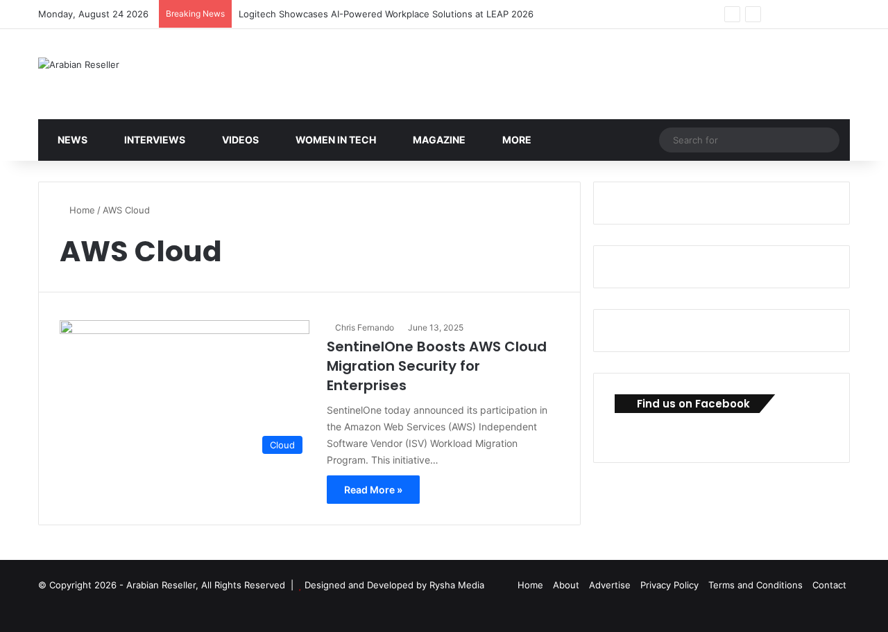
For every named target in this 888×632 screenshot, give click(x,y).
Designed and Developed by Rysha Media (394, 584)
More (515, 140)
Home (81, 210)
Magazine (438, 140)
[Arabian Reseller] (78, 64)
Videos (239, 140)
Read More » (373, 489)
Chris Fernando (364, 327)
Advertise (610, 584)
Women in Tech (334, 140)
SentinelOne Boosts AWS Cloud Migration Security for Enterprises (437, 366)
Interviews (153, 140)
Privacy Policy (669, 584)
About (566, 584)
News (71, 140)
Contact (829, 584)
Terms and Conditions (755, 584)
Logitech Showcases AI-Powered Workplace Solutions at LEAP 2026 (386, 13)
